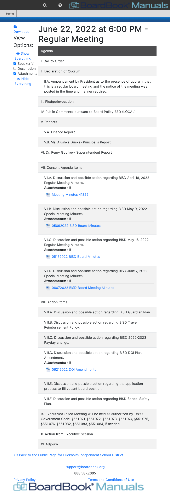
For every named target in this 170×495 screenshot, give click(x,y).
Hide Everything (23, 81)
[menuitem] (45, 5)
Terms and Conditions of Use (111, 480)
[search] (45, 5)
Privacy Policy (24, 480)
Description (27, 68)
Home (10, 13)
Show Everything (23, 55)
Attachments (27, 73)
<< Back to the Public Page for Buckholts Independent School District (68, 455)
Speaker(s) (26, 63)
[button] (60, 5)
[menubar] (85, 5)
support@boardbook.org (85, 467)
